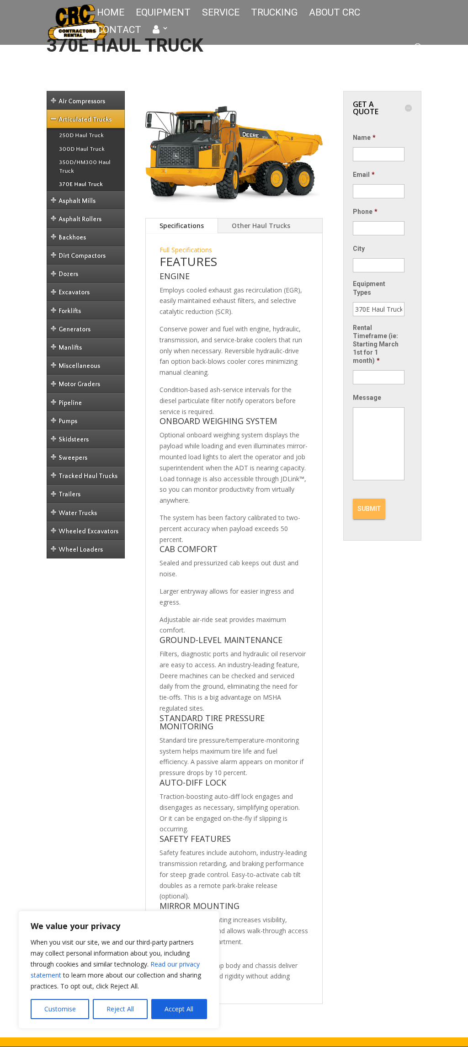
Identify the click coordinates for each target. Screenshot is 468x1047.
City (359, 248)
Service (220, 13)
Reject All (120, 1008)
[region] (118, 970)
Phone (365, 211)
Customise (60, 1008)
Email (364, 174)
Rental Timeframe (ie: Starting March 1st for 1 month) (376, 344)
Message (367, 397)
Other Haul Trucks (261, 225)
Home (110, 13)
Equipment (163, 13)
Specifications (182, 225)
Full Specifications (186, 249)
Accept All (179, 1008)
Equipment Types (369, 288)
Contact (119, 31)
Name (364, 137)
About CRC (334, 13)
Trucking (274, 13)
